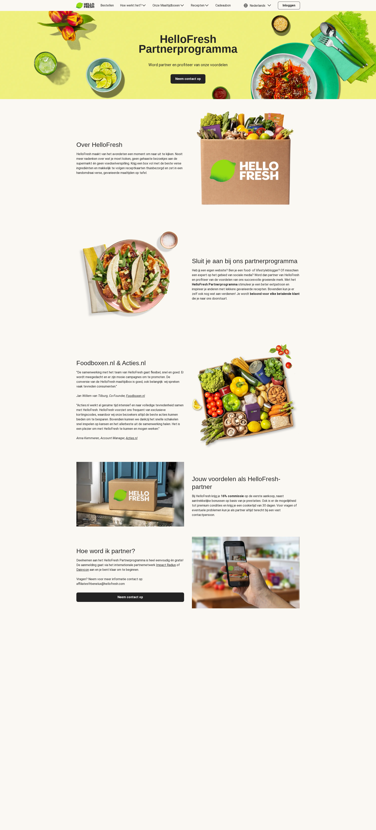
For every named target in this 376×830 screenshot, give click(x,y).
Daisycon (82, 570)
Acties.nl (131, 438)
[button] (258, 5)
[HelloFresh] (85, 5)
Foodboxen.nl (135, 396)
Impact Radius (166, 565)
